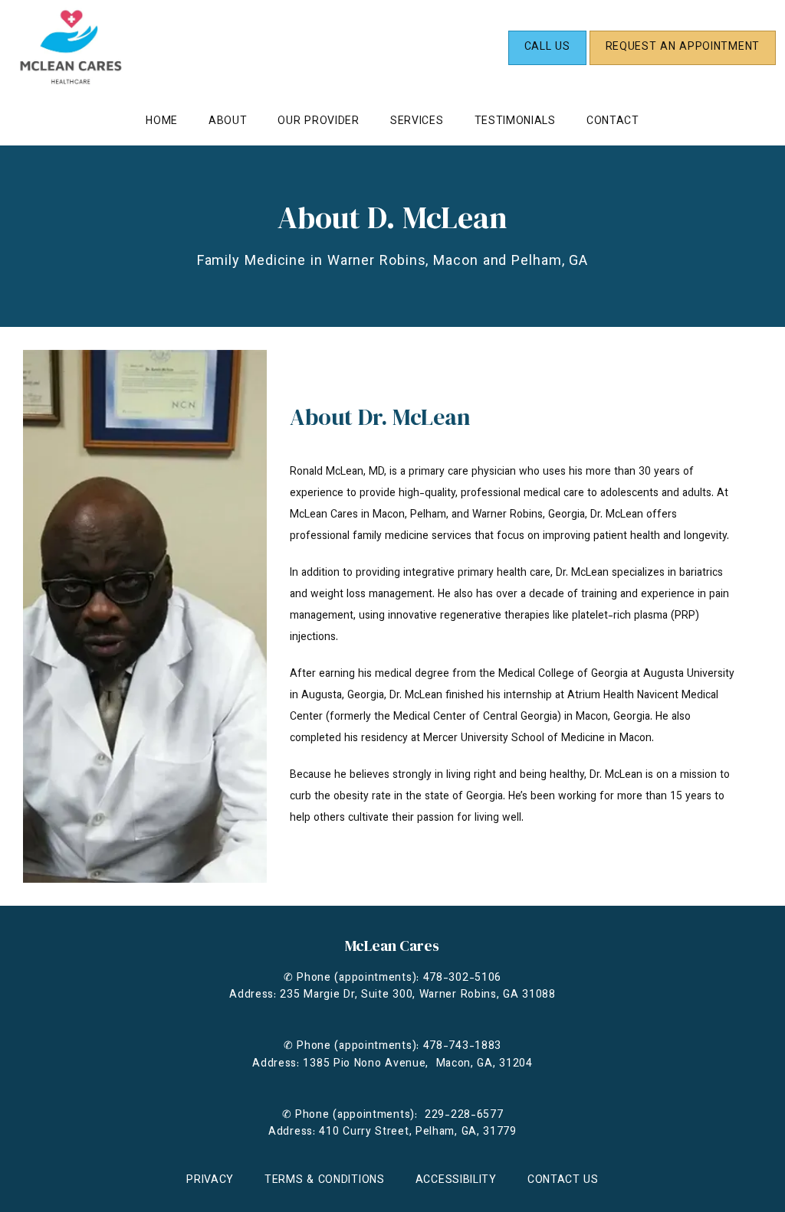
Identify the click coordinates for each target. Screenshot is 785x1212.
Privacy (210, 1180)
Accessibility (456, 1180)
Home (162, 121)
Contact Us (563, 1180)
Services (417, 121)
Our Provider (318, 121)
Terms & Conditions (324, 1180)
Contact (612, 121)
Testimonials (515, 121)
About (228, 121)
